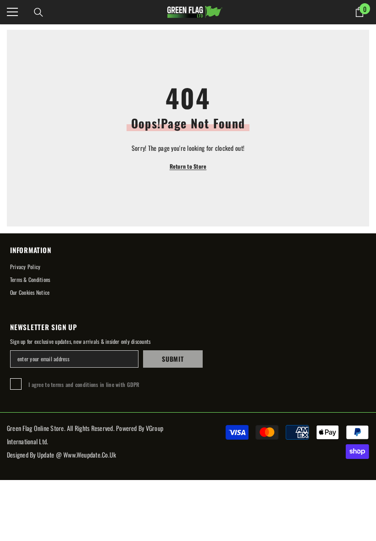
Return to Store (188, 166)
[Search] (38, 12)
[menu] (12, 11)
